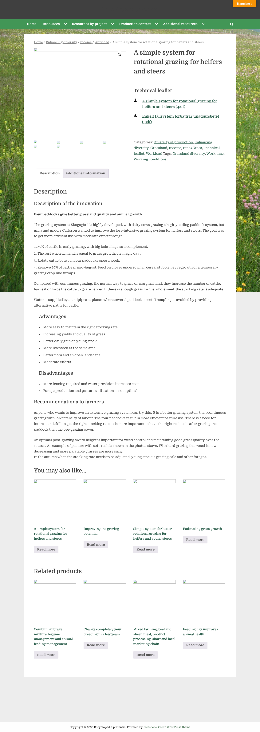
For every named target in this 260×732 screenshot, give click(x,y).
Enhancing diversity (61, 42)
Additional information (85, 173)
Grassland (158, 148)
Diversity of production (173, 142)
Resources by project (89, 24)
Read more (46, 549)
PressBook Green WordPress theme (167, 727)
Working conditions (150, 159)
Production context (135, 24)
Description (50, 173)
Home (32, 24)
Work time (215, 153)
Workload (102, 42)
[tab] (49, 173)
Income (86, 42)
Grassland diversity (188, 153)
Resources (51, 24)
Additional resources (180, 24)
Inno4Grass (192, 148)
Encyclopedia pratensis (130, 9)
